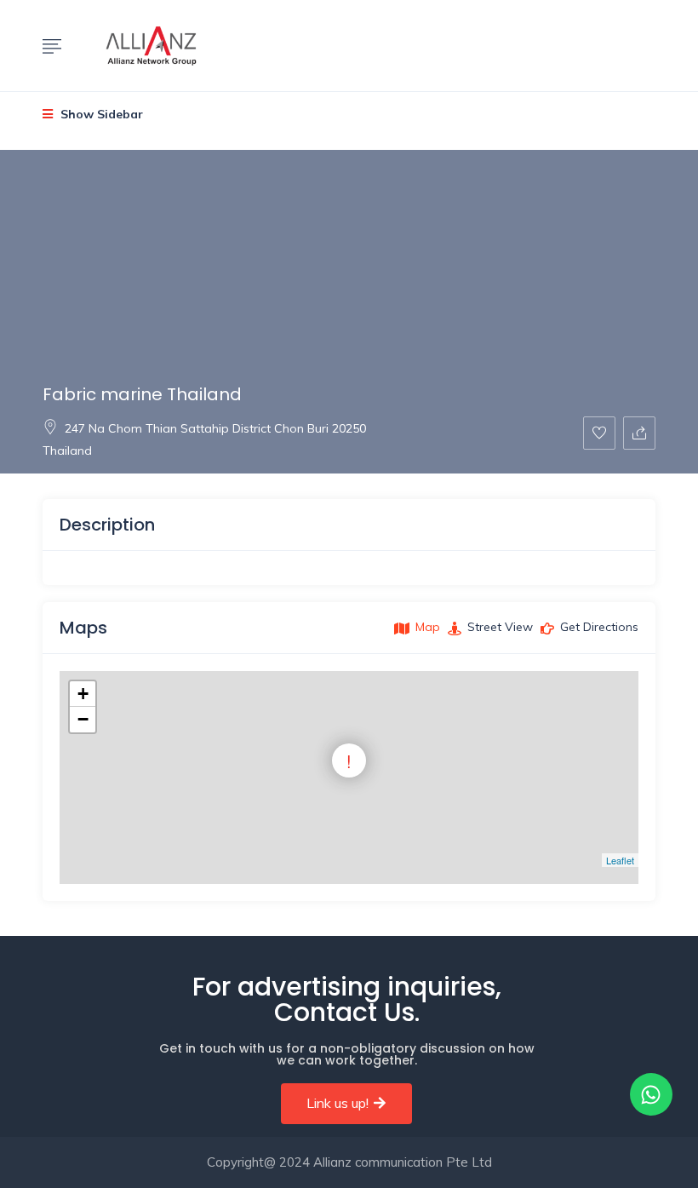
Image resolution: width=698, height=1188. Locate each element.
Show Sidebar (100, 114)
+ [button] (83, 693)
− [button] (83, 719)
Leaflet (620, 860)
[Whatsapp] (651, 1094)
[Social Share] (639, 433)
